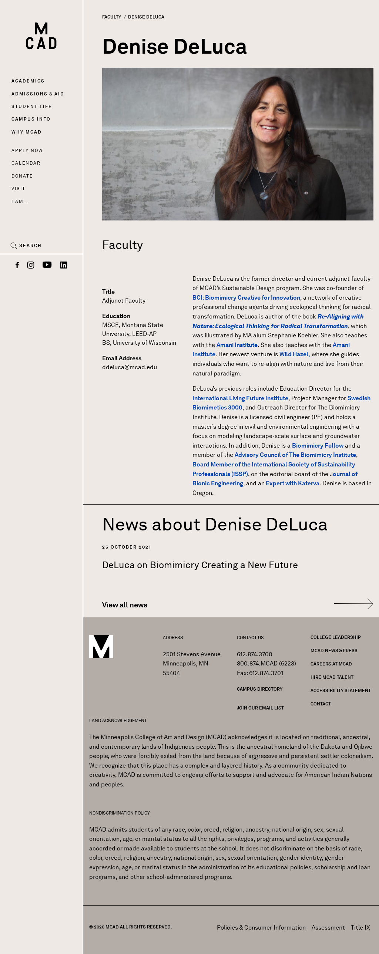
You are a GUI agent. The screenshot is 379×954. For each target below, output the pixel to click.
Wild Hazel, (294, 354)
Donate (22, 176)
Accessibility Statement (341, 690)
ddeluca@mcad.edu (129, 367)
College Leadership (336, 637)
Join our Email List (260, 708)
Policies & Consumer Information (261, 927)
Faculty (111, 17)
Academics (28, 81)
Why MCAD (26, 132)
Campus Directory (259, 689)
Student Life (31, 106)
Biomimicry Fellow (317, 445)
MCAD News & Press (334, 650)
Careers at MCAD (331, 664)
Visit (18, 188)
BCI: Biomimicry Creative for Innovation (246, 297)
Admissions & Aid (37, 94)
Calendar (26, 163)
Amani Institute (237, 344)
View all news (124, 604)
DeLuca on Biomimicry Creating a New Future (200, 564)
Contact (321, 704)
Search (30, 245)
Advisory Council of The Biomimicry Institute (295, 454)
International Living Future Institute (240, 398)
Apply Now (27, 150)
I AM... (19, 201)
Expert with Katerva (292, 483)
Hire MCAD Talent (332, 677)
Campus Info (31, 119)
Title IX (360, 927)
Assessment (328, 927)
